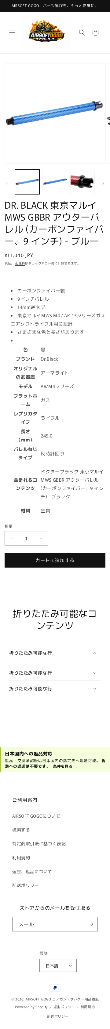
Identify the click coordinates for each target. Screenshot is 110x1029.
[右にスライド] (103, 183)
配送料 (20, 263)
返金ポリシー (64, 1006)
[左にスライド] (6, 183)
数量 (9, 526)
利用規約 (21, 857)
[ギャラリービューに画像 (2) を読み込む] (54, 182)
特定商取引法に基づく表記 (39, 843)
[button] (12, 32)
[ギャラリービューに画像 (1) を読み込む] (27, 182)
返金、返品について (32, 871)
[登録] (90, 924)
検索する (21, 830)
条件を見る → (65, 766)
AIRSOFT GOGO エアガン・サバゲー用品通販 (62, 998)
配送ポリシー (25, 885)
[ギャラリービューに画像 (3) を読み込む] (82, 182)
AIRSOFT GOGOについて (36, 816)
